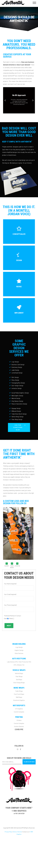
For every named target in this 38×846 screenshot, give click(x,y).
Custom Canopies (19, 712)
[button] (5, 100)
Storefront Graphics (19, 700)
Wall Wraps (19, 697)
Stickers (19, 720)
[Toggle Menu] (34, 3)
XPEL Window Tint (19, 665)
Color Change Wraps (19, 682)
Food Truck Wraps (19, 694)
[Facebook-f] (20, 749)
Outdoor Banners (19, 726)
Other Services (19, 653)
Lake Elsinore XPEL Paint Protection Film (19, 662)
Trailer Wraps (19, 691)
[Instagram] (17, 749)
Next (9, 626)
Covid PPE (19, 729)
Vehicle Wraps (19, 673)
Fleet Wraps (19, 676)
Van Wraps (19, 679)
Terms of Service (17, 832)
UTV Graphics (19, 709)
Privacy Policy (8, 832)
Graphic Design (19, 650)
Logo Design (19, 647)
